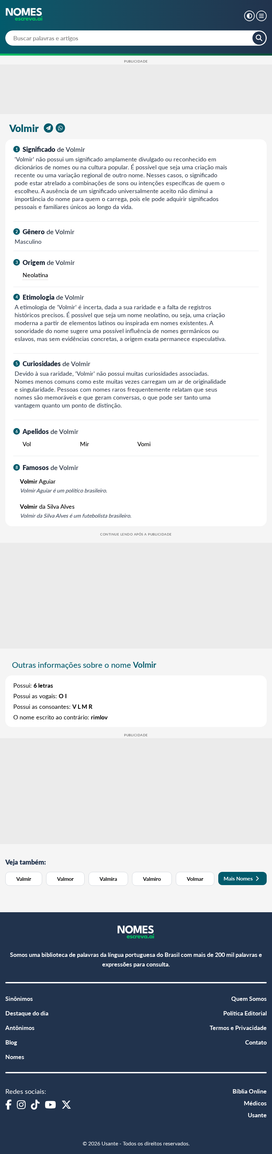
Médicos (255, 1103)
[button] (249, 16)
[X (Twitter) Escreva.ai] (66, 1104)
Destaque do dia (26, 1013)
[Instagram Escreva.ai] (21, 1104)
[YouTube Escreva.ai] (50, 1104)
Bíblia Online (250, 1091)
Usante (257, 1115)
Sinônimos (19, 998)
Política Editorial (245, 1013)
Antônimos (19, 1027)
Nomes (14, 1056)
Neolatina (35, 275)
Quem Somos (249, 998)
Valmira (108, 878)
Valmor (65, 878)
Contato (256, 1042)
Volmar (195, 878)
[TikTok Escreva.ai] (35, 1104)
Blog (11, 1042)
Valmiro (152, 878)
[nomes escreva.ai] (24, 15)
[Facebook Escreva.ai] (8, 1104)
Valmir (23, 878)
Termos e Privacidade (238, 1027)
